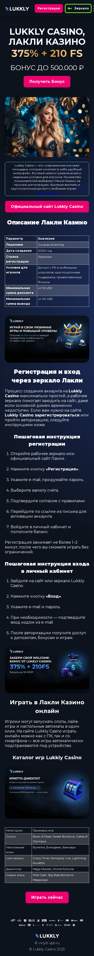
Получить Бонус (47, 81)
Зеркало (81, 8)
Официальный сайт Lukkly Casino (47, 206)
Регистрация (49, 8)
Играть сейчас (47, 897)
